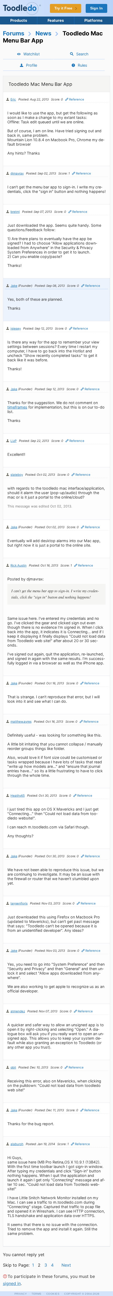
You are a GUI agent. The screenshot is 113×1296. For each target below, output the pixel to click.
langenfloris (19, 903)
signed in (12, 1283)
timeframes (17, 407)
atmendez (18, 1011)
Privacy (20, 1293)
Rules (82, 65)
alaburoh (17, 1144)
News (43, 33)
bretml (15, 212)
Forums (13, 33)
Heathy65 (18, 795)
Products (18, 20)
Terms (37, 1293)
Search (82, 54)
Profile (31, 65)
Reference (76, 99)
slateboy (17, 475)
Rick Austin (19, 565)
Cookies (53, 1293)
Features (56, 20)
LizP (14, 441)
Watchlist (31, 54)
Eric (13, 99)
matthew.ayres (21, 721)
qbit (13, 1067)
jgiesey (16, 328)
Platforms (93, 20)
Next (66, 1265)
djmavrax (17, 173)
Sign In (96, 8)
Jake (14, 286)
